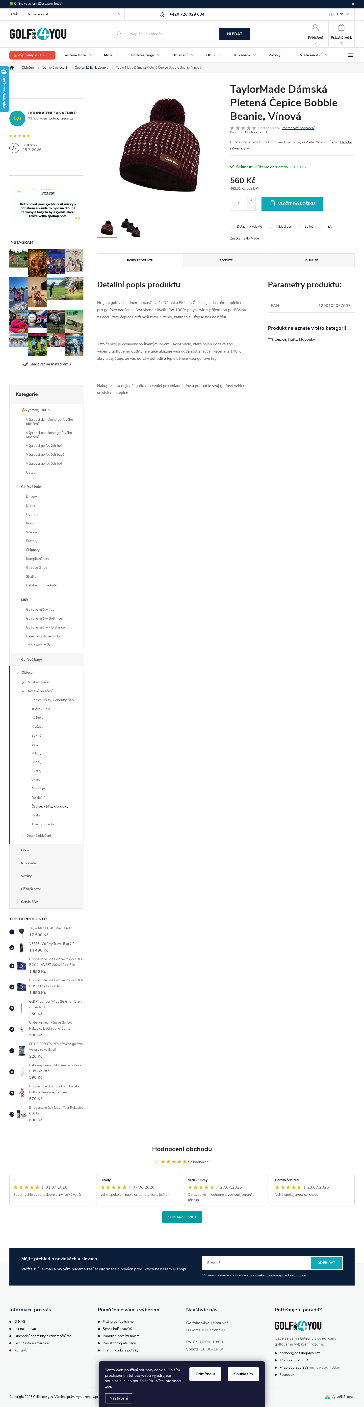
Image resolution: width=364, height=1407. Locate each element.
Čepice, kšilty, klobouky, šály (52, 700)
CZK (340, 14)
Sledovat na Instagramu (50, 364)
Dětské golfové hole (41, 585)
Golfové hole (31, 486)
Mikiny (36, 753)
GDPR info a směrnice (31, 1343)
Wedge (31, 532)
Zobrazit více (182, 1217)
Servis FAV (29, 901)
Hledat (234, 34)
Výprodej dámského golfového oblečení (49, 421)
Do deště (38, 797)
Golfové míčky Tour (41, 609)
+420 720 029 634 (294, 1360)
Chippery (33, 549)
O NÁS (14, 14)
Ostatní (31, 472)
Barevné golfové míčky (43, 636)
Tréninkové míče (38, 645)
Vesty (35, 780)
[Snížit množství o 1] (251, 207)
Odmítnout (205, 1374)
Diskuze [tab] (311, 260)
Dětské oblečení (38, 835)
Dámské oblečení (39, 691)
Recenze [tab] (226, 260)
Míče (24, 600)
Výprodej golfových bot (44, 463)
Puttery (31, 541)
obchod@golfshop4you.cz (300, 1353)
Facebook (287, 1374)
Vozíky (26, 876)
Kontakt (20, 1350)
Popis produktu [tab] (140, 260)
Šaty (34, 744)
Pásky (36, 815)
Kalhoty (37, 717)
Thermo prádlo (42, 824)
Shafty (31, 576)
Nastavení (118, 1398)
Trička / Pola (40, 709)
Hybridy (32, 514)
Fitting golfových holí (119, 1321)
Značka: (244, 238)
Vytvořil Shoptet (343, 1397)
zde (108, 1386)
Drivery (31, 496)
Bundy (36, 762)
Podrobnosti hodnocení (298, 128)
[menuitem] (32, 55)
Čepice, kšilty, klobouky (49, 806)
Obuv (25, 850)
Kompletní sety (37, 558)
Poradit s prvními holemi (121, 1336)
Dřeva (30, 505)
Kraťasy (37, 726)
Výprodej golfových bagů (45, 454)
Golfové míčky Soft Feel (44, 618)
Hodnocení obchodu (182, 1149)
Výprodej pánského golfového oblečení (49, 434)
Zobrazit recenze (61, 118)
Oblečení (28, 672)
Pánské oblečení (38, 682)
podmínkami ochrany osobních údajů (277, 1275)
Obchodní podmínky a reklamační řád (43, 1336)
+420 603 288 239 (294, 1367)
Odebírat (326, 1262)
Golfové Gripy (36, 567)
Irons (30, 523)
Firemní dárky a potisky (120, 1350)
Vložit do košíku (296, 204)
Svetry (36, 771)
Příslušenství (31, 889)
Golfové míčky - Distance (45, 627)
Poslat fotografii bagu (119, 1343)
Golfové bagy (31, 659)
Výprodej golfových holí (44, 445)
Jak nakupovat (38, 14)
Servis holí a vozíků (117, 1328)
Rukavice (28, 863)
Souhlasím (243, 1374)
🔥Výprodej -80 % (35, 410)
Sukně (36, 735)
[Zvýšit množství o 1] (251, 200)
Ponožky (38, 788)
